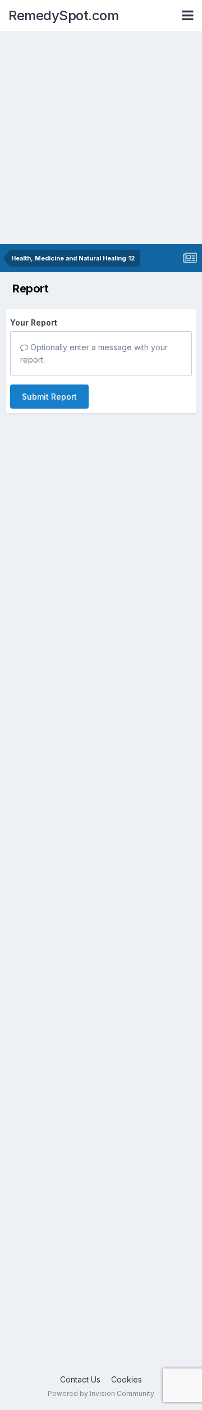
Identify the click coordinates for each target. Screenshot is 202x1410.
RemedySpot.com (63, 15)
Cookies (126, 1379)
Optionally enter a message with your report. (94, 353)
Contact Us (80, 1379)
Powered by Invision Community (101, 1393)
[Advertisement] (101, 137)
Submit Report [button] (49, 396)
